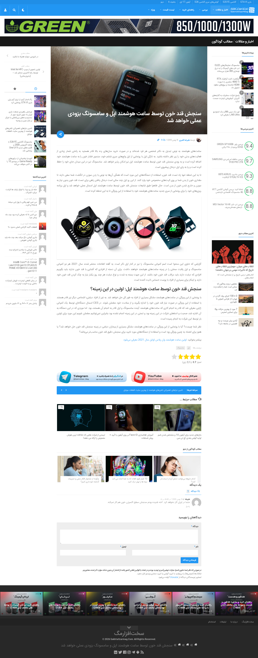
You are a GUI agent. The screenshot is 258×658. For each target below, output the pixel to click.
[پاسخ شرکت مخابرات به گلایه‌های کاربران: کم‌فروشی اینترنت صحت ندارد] (248, 99)
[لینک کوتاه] (158, 140)
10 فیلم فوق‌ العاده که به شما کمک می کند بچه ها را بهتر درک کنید (129, 480)
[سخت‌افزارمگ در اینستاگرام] (129, 652)
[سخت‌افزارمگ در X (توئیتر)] (120, 652)
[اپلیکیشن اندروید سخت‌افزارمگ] (137, 652)
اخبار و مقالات (222, 10)
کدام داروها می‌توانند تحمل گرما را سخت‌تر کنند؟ (177, 480)
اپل (189, 347)
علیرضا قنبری (184, 140)
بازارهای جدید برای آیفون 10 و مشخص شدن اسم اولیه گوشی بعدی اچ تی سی (179, 436)
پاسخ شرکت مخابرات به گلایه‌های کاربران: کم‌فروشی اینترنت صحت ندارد (225, 98)
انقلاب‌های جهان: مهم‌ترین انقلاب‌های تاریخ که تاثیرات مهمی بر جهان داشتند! (235, 268)
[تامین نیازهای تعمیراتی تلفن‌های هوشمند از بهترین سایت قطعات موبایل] (40, 131)
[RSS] (142, 652)
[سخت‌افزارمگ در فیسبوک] (124, 652)
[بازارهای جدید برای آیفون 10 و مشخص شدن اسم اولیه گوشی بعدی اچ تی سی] (177, 417)
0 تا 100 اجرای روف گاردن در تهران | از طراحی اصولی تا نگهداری (225, 299)
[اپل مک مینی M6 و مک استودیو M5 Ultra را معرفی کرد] (248, 114)
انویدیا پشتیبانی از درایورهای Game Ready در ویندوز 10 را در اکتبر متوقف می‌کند (19, 161)
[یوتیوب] (166, 377)
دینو (162, 2)
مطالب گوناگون (222, 41)
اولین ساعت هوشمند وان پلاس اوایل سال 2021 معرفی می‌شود (155, 340)
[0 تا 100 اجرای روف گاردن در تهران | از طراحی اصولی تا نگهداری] (246, 299)
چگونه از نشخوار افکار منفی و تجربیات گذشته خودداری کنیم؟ (83, 480)
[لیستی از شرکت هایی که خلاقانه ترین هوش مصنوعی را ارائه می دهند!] (81, 417)
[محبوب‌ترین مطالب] (14, 89)
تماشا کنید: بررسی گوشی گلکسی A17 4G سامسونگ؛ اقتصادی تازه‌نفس (227, 191)
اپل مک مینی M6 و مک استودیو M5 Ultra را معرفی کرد (226, 113)
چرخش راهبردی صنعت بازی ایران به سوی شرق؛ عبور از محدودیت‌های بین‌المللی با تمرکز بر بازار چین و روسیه (18, 116)
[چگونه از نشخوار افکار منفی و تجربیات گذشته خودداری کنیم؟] (80, 469)
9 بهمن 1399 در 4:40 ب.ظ (171, 499)
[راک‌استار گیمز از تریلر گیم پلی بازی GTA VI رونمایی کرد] (40, 101)
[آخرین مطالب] (35, 89)
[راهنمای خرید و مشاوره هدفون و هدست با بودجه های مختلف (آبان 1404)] (236, 604)
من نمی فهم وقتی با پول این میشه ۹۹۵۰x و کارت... (22, 203)
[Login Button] (5, 10)
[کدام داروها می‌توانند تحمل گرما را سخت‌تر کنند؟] (177, 469)
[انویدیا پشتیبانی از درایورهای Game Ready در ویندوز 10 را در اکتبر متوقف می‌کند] (40, 162)
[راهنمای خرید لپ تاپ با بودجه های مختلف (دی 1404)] (64, 604)
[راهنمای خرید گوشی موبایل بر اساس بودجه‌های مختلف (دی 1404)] (150, 604)
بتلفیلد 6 (171, 2)
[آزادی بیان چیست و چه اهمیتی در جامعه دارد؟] (246, 322)
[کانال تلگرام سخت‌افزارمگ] (133, 652)
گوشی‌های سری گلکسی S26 (206, 2)
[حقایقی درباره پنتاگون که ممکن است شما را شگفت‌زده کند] (246, 287)
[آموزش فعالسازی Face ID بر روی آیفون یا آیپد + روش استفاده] (129, 417)
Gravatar (174, 577)
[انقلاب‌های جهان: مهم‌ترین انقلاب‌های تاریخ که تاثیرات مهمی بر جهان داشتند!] (233, 252)
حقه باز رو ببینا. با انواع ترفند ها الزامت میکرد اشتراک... (21, 191)
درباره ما (234, 622)
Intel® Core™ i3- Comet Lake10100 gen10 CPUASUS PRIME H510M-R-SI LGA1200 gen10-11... (23, 267)
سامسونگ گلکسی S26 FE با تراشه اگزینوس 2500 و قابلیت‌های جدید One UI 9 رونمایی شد (20, 146)
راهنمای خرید (188, 10)
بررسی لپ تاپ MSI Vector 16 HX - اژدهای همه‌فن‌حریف (228, 206)
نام (196, 547)
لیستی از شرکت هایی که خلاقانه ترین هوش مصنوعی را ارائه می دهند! (86, 436)
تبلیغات (223, 622)
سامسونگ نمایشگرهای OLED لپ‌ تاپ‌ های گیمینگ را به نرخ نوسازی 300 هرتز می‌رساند (227, 68)
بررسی (205, 10)
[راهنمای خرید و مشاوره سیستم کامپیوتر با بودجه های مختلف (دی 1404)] (193, 604)
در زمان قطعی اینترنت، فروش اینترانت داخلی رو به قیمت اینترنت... (21, 282)
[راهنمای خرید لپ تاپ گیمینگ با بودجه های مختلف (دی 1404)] (21, 604)
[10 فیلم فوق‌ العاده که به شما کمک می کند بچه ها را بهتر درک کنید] (129, 469)
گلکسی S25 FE (229, 2)
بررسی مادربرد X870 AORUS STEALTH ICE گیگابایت (230, 176)
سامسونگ (180, 347)
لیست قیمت (168, 10)
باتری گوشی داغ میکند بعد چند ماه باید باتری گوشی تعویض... (21, 239)
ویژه (153, 10)
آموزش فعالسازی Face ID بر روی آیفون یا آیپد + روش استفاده (131, 436)
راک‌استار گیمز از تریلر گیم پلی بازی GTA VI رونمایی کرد (20, 101)
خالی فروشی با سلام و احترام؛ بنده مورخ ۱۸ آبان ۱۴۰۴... (23, 251)
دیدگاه (191, 491)
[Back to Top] (129, 628)
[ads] (129, 26)
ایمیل (123, 547)
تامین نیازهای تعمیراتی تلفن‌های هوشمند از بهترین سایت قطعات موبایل (153, 390)
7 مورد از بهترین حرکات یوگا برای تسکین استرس (226, 311)
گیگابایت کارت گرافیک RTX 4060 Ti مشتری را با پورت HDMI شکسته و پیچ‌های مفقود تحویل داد (226, 83)
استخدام (212, 622)
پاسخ (188, 506)
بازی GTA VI (245, 2)
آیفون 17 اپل (185, 2)
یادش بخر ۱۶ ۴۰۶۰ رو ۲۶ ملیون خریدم (21, 303)
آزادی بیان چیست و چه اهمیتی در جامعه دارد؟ (227, 322)
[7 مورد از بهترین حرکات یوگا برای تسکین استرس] (246, 311)
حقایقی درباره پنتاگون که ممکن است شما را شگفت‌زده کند (225, 287)
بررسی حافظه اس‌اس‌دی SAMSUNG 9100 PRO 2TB (227, 161)
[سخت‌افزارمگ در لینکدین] (115, 652)
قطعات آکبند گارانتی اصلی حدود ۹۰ (22, 227)
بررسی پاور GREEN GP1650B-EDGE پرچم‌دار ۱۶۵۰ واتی (230, 146)
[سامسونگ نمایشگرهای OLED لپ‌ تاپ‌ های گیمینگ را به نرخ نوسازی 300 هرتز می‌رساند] (248, 68)
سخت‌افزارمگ (248, 622)
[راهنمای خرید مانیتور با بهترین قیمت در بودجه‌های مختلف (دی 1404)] (107, 604)
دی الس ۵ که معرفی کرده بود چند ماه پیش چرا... (21, 216)
